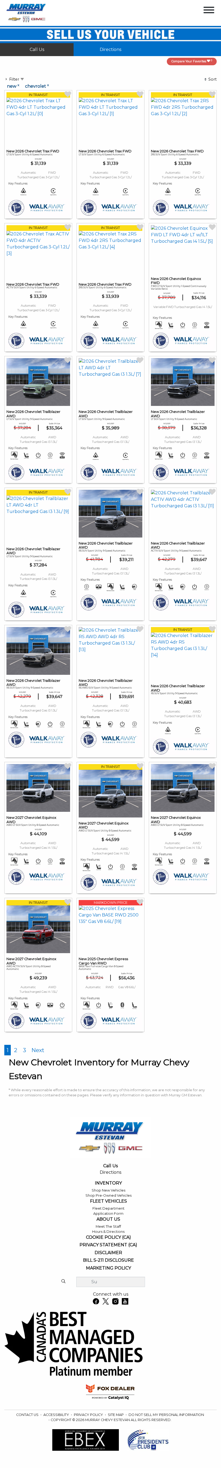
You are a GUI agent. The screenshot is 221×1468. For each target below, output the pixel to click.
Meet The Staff (108, 1226)
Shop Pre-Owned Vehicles (108, 1195)
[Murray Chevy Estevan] (26, 12)
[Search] (63, 1281)
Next (38, 1050)
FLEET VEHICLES (108, 1201)
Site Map (116, 1415)
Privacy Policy (89, 1415)
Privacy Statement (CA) (108, 1245)
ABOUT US (108, 1219)
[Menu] (208, 11)
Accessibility (56, 1415)
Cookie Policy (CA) (108, 1237)
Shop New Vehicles (108, 1190)
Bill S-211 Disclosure (108, 1260)
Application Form (108, 1214)
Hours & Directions (108, 1232)
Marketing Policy (108, 1268)
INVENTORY (108, 1183)
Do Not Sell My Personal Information (166, 1415)
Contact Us (27, 1415)
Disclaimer (108, 1252)
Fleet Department (108, 1208)
